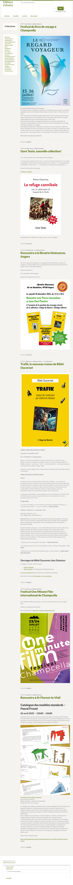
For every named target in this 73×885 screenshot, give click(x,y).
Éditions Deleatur (8, 4)
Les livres (24, 16)
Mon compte (33, 16)
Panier (8, 878)
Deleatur (7, 16)
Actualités (16, 16)
